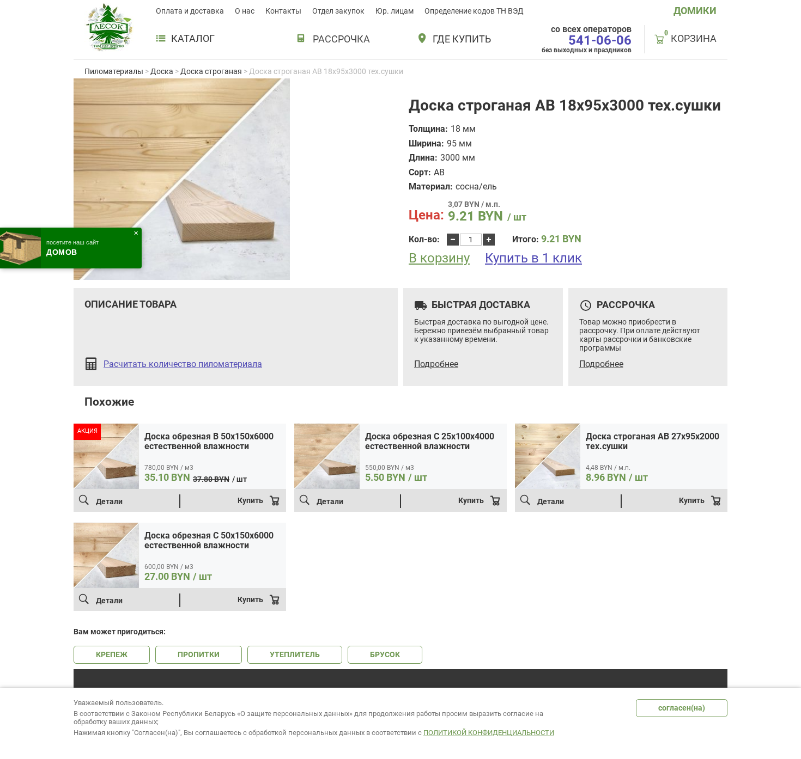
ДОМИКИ (695, 10)
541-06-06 (600, 40)
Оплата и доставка (190, 11)
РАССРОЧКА (341, 39)
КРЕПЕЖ (112, 654)
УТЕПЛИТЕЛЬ (295, 654)
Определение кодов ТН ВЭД (474, 11)
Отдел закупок (338, 11)
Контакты (283, 11)
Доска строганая (211, 71)
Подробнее (436, 364)
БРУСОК (385, 654)
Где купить (462, 39)
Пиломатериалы (113, 71)
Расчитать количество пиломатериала (183, 364)
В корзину (439, 258)
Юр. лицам (394, 11)
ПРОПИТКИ (199, 654)
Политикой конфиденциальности (488, 733)
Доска (161, 71)
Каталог (193, 38)
